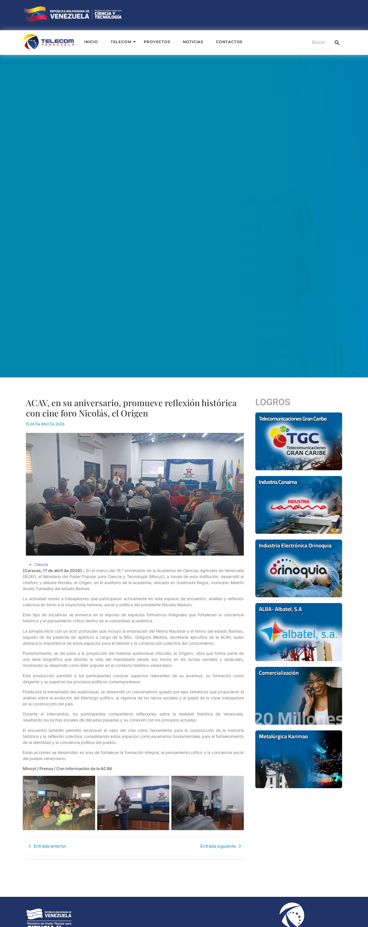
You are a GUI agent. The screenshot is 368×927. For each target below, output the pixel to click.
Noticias (193, 41)
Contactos (229, 41)
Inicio (91, 41)
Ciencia (41, 564)
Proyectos (157, 41)
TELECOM (121, 41)
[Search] (336, 43)
